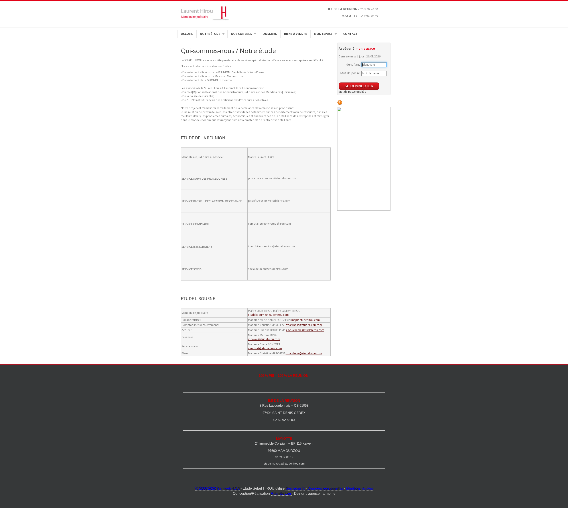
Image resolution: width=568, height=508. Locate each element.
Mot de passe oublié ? (352, 92)
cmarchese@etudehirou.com (304, 325)
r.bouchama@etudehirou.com (305, 330)
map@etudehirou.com (305, 320)
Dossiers (270, 34)
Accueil (187, 34)
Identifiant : (353, 64)
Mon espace (323, 34)
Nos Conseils (241, 34)
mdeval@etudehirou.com (264, 339)
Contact (350, 34)
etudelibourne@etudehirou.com (268, 315)
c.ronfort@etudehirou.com (265, 348)
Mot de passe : (350, 73)
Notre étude (210, 34)
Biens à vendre (295, 34)
